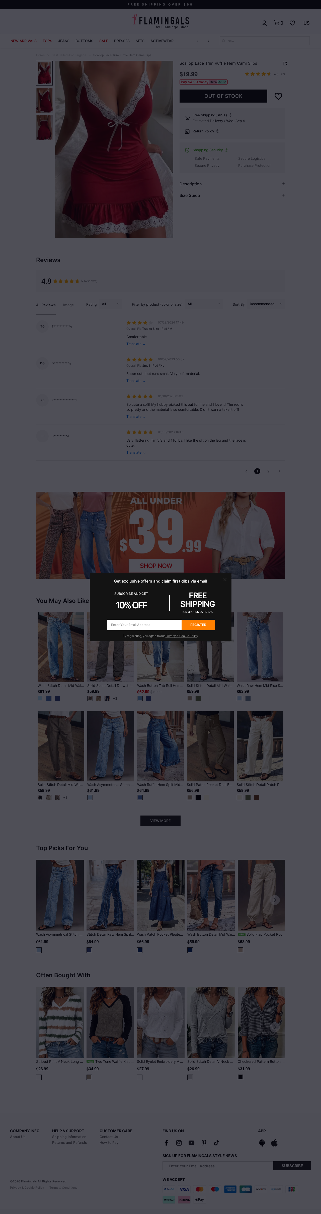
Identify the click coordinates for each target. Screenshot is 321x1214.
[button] (224, 579)
